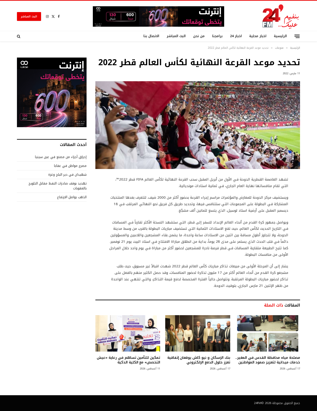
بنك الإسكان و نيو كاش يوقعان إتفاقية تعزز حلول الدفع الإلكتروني (198, 360)
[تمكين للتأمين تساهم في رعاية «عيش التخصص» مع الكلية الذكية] (127, 333)
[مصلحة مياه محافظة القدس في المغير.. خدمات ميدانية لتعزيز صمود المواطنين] (267, 333)
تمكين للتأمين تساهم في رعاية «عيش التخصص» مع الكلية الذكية (128, 360)
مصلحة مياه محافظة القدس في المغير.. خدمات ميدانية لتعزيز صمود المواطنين (267, 360)
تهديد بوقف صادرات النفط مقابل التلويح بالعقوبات (58, 185)
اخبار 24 (236, 36)
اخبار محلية (257, 36)
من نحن (199, 36)
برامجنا (217, 36)
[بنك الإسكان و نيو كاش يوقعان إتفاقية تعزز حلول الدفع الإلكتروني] (197, 333)
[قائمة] (297, 36)
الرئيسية (280, 36)
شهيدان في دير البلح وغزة (67, 175)
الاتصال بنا (151, 36)
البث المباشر (29, 16)
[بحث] (19, 36)
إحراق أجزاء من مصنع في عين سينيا (61, 157)
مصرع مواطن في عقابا (70, 166)
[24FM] (280, 16)
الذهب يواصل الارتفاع (72, 197)
